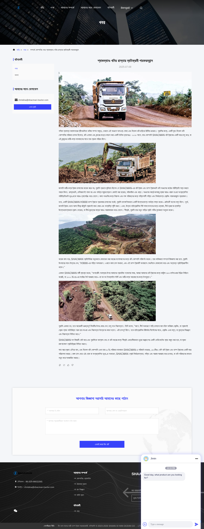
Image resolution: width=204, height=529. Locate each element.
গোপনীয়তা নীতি (49, 526)
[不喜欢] (72, 365)
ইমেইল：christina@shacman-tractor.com (35, 487)
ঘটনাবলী (111, 7)
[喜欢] (68, 365)
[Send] (196, 524)
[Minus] (196, 458)
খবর (24, 50)
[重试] (64, 365)
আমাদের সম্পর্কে (67, 7)
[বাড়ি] (24, 7)
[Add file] (145, 524)
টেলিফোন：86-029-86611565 (29, 481)
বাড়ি (42, 7)
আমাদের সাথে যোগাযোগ (91, 7)
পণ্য (52, 7)
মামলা (17, 75)
